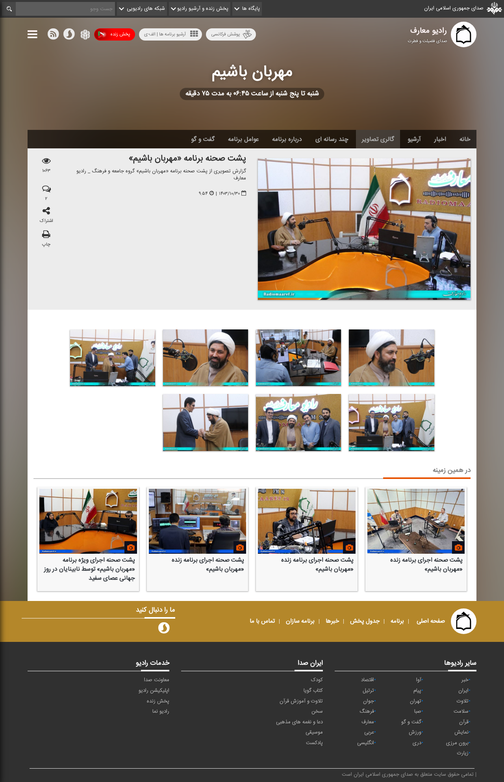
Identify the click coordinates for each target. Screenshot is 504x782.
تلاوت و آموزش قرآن (301, 701)
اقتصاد (367, 680)
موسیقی (314, 732)
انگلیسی (365, 743)
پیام (417, 690)
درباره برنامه (287, 139)
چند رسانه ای (331, 139)
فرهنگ (366, 711)
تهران (415, 701)
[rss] (53, 35)
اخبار (440, 139)
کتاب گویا (313, 690)
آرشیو (414, 139)
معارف (367, 722)
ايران (463, 690)
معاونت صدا (156, 680)
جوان (368, 701)
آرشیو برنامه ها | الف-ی (165, 34)
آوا (418, 680)
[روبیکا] (84, 35)
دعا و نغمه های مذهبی (299, 722)
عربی (369, 732)
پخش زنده (120, 34)
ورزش (415, 732)
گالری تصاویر (378, 139)
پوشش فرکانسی (225, 34)
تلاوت (463, 701)
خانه (465, 139)
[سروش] (69, 35)
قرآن (464, 722)
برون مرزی (457, 743)
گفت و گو (203, 139)
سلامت (461, 711)
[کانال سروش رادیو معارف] (164, 630)
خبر (465, 680)
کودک (317, 680)
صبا (417, 711)
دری (417, 743)
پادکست (314, 743)
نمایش (461, 732)
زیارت (463, 753)
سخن (317, 711)
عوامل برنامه (243, 139)
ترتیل (368, 690)
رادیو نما (160, 711)
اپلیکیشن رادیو (154, 690)
